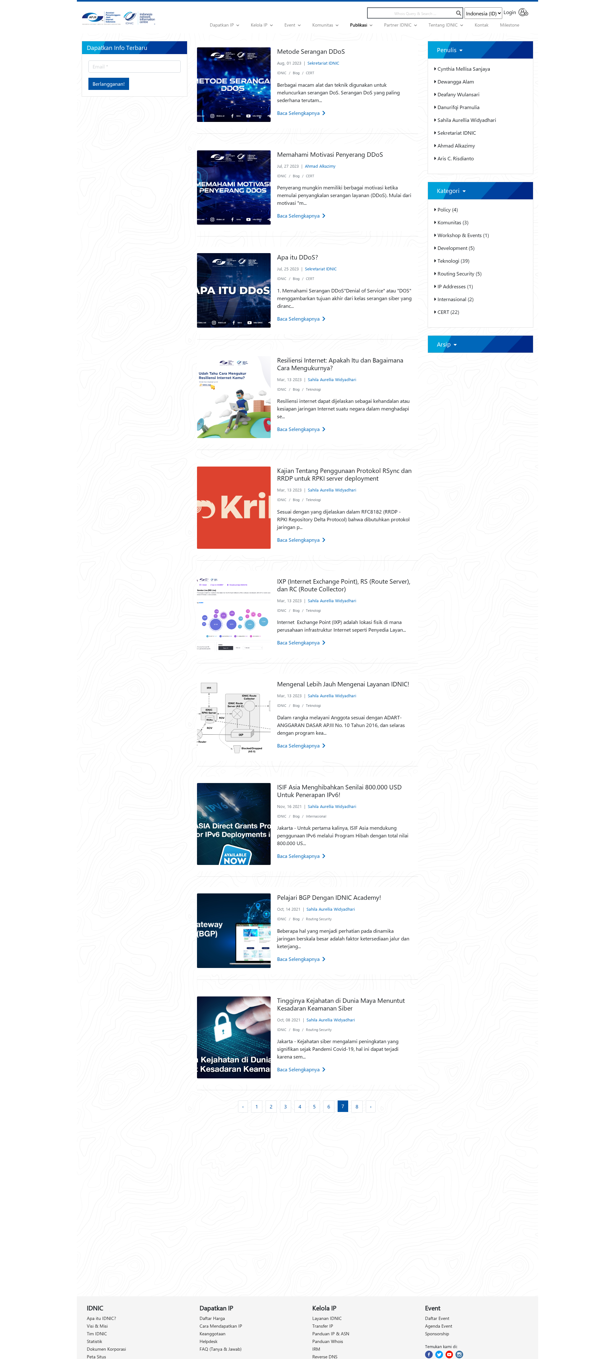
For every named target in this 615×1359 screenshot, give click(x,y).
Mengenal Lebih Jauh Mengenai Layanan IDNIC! (343, 683)
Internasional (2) (455, 299)
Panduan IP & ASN (330, 1334)
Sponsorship (437, 1334)
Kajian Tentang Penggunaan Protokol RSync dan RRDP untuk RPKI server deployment (344, 474)
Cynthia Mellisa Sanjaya (463, 68)
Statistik (94, 1341)
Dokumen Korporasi (106, 1349)
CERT (310, 72)
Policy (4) (447, 209)
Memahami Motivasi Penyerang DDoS (330, 154)
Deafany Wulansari (458, 94)
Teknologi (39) (453, 260)
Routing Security (319, 918)
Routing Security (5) (459, 273)
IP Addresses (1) (454, 286)
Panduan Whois (327, 1341)
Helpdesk (208, 1341)
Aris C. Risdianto (455, 158)
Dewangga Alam (455, 81)
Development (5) (455, 247)
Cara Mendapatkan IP (221, 1326)
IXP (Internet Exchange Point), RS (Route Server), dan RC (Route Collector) (343, 585)
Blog (296, 72)
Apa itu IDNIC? (101, 1318)
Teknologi (313, 389)
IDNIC (281, 72)
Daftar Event (437, 1318)
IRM (316, 1349)
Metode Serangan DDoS (311, 51)
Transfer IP (322, 1326)
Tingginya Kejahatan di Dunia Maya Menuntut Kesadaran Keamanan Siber (341, 1004)
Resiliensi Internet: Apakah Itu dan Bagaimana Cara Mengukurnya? (340, 364)
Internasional (316, 816)
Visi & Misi (97, 1326)
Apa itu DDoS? (297, 256)
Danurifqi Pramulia (458, 107)
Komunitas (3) (452, 222)
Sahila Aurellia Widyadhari (332, 379)
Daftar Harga (212, 1318)
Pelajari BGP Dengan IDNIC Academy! (329, 897)
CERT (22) (447, 311)
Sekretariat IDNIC (323, 63)
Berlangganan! (109, 83)
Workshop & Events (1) (462, 235)
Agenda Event (438, 1326)
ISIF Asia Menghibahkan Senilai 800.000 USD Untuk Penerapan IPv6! (339, 790)
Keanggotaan (213, 1334)
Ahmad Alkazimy (320, 166)
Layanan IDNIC (327, 1318)
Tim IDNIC (97, 1334)
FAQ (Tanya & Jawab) (221, 1349)
